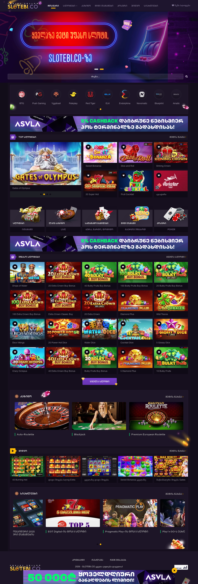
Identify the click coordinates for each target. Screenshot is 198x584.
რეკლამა (97, 560)
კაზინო (86, 5)
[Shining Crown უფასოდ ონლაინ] (171, 162)
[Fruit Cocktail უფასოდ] (135, 190)
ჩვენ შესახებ (118, 560)
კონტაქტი (78, 560)
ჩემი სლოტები (182, 5)
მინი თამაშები (104, 5)
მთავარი (53, 5)
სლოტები (69, 5)
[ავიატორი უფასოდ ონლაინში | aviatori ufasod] (171, 190)
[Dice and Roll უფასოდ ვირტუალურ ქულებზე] (135, 162)
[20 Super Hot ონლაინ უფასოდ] (100, 190)
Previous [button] (6, 47)
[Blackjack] (99, 416)
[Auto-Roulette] (42, 416)
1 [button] (95, 69)
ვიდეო (135, 5)
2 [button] (101, 69)
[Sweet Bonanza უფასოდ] (100, 162)
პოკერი (122, 5)
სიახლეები (151, 5)
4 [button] (50, 194)
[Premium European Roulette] (156, 416)
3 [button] (47, 194)
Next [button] (191, 47)
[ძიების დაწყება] (186, 76)
